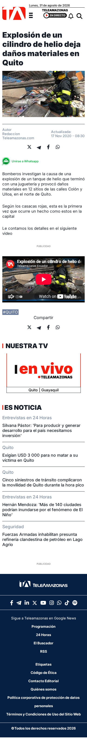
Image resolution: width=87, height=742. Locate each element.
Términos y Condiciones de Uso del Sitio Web (43, 714)
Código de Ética (44, 672)
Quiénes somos (43, 689)
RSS (43, 651)
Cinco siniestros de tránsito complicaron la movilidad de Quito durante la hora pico (43, 482)
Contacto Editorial (43, 681)
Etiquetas (43, 664)
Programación (43, 626)
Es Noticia (23, 407)
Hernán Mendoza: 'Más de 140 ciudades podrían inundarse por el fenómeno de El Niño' (42, 509)
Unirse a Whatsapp (25, 161)
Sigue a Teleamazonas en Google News (43, 618)
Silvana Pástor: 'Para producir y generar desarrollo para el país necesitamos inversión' (41, 430)
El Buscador (43, 643)
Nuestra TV (26, 346)
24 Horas (43, 635)
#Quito (10, 312)
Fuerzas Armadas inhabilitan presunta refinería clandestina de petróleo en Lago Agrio (42, 539)
